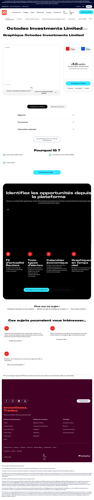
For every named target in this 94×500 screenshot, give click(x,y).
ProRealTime (36, 432)
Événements (57, 12)
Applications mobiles (38, 422)
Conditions (23, 447)
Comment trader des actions (32, 19)
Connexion (89, 6)
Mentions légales (38, 447)
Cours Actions (71, 19)
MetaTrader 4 (36, 436)
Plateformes (40, 12)
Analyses (48, 12)
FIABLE (87, 88)
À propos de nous (8, 447)
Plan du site (30, 447)
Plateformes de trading (40, 419)
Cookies (54, 447)
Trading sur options (8, 426)
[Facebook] (6, 401)
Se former (65, 12)
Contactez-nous (83, 401)
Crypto (32, 12)
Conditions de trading (37, 107)
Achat (87, 48)
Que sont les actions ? (16, 19)
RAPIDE (70, 88)
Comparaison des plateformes (40, 426)
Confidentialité (47, 447)
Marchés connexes (57, 107)
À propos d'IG (72, 12)
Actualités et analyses (68, 422)
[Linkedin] (25, 401)
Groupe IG (19, 451)
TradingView (36, 429)
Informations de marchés (69, 429)
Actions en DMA (82, 19)
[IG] (4, 12)
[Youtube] (19, 401)
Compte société (7, 432)
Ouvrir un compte (86, 12)
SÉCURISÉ (79, 88)
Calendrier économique (68, 432)
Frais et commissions (9, 429)
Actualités (66, 419)
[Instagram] (12, 401)
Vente (72, 48)
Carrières (13, 451)
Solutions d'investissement (12, 419)
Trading (25, 12)
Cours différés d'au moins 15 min (78, 68)
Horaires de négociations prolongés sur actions (53, 19)
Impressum (16, 447)
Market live (65, 426)
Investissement (16, 12)
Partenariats (7, 451)
